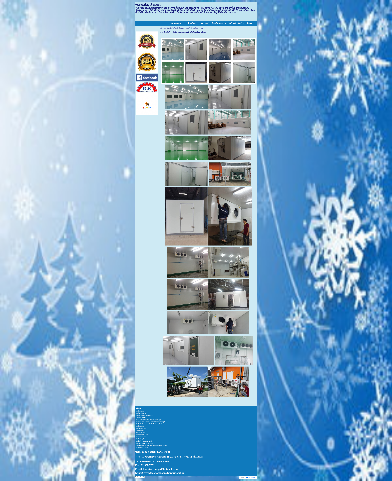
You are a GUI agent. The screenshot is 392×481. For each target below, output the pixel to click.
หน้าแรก (163, 28)
